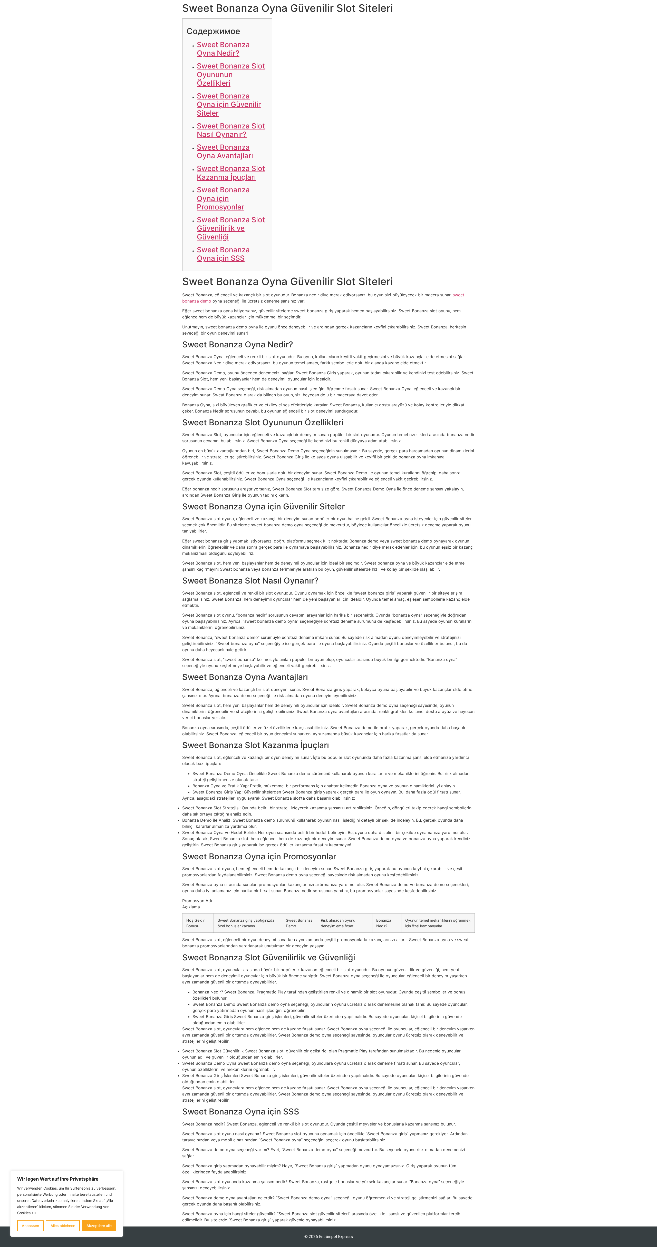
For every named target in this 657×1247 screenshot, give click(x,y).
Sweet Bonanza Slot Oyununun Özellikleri (231, 74)
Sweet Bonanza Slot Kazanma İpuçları (231, 173)
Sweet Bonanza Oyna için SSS (223, 254)
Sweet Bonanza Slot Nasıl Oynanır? (231, 130)
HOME (401, 12)
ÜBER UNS (470, 12)
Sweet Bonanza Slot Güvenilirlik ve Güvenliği (231, 228)
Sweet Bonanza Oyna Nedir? (223, 49)
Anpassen (30, 1225)
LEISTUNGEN (434, 12)
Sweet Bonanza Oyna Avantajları (225, 151)
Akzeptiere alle (99, 1225)
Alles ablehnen (63, 1225)
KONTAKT (504, 12)
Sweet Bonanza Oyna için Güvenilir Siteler (229, 104)
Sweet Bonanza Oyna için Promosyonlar (223, 198)
